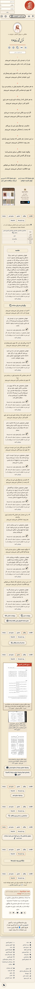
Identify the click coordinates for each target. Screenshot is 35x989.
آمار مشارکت (9, 968)
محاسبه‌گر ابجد (9, 955)
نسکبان (11, 964)
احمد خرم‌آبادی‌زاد (25, 891)
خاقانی (25, 34)
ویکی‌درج (14, 239)
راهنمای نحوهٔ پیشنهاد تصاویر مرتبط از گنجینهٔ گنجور (17, 773)
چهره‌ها (27, 973)
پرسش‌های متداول (24, 971)
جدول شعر (26, 947)
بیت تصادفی (26, 945)
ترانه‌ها (4, 216)
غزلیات (11, 34)
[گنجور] (29, 5)
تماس (11, 975)
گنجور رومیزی (9, 945)
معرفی (27, 969)
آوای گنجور (10, 957)
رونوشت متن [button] (26, 616)
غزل (15, 236)
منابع (11, 973)
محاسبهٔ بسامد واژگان (18, 643)
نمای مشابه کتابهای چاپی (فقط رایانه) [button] (19, 621)
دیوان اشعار (18, 34)
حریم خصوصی (9, 978)
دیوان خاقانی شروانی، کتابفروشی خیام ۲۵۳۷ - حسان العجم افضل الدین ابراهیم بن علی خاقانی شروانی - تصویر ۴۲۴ (17, 727)
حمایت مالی (26, 976)
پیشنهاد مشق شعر (17, 795)
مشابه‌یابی (26, 957)
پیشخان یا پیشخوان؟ (7, 962)
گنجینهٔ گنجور (9, 952)
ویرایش (19, 299)
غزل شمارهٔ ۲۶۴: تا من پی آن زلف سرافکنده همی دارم (9, 179)
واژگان (24, 216)
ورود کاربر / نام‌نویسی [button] (18, 16)
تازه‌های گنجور (25, 959)
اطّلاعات (31, 216)
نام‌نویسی (25, 925)
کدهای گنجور (9, 943)
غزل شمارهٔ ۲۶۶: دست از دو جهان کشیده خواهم (26, 179)
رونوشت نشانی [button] (11, 616)
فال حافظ (26, 950)
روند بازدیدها (21, 220)
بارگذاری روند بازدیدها (17, 861)
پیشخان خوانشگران (8, 959)
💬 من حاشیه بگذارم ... (15, 885)
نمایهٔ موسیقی (25, 952)
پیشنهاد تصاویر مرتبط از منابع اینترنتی (19, 768)
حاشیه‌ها (13, 220)
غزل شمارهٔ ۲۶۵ (17, 40)
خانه (28, 943)
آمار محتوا (26, 978)
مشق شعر (11, 216)
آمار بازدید (10, 971)
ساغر (11, 947)
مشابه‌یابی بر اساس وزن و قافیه (18, 816)
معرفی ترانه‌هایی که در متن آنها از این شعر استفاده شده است (17, 837)
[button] (33, 16)
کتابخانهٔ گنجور (9, 950)
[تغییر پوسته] (4, 985)
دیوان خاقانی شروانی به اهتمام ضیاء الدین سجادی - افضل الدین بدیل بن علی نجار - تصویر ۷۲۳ (17, 761)
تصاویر (18, 216)
